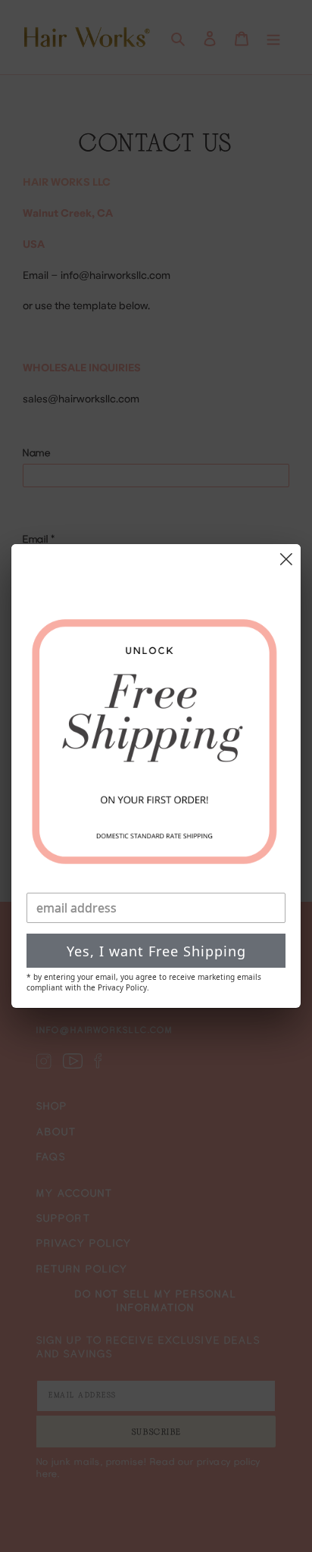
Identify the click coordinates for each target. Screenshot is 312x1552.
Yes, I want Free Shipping (156, 951)
